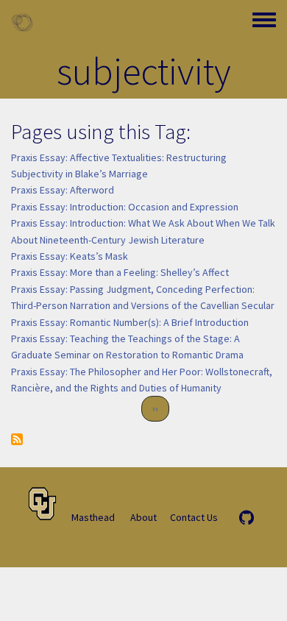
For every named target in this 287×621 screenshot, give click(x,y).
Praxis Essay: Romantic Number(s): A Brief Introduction (130, 322)
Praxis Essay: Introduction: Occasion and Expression (124, 206)
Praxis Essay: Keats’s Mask (69, 256)
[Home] (22, 22)
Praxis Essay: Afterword (62, 189)
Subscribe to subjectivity (17, 439)
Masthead (93, 517)
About (143, 517)
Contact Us (194, 517)
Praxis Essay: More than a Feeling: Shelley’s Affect (120, 272)
